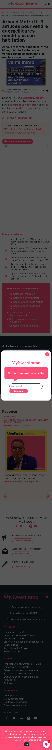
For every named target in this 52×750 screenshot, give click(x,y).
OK (26, 744)
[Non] (48, 738)
